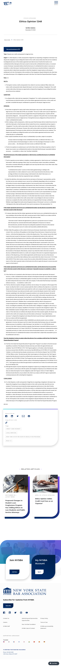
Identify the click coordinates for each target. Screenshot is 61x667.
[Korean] (9, 641)
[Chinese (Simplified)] (34, 641)
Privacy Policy (44, 618)
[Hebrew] (19, 641)
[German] (44, 641)
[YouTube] (27, 613)
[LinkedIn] (10, 613)
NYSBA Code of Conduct (28, 628)
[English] (3, 641)
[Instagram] (21, 613)
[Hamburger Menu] (56, 2)
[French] (14, 641)
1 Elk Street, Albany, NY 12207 (10, 654)
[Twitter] (15, 613)
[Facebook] (4, 613)
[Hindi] (29, 641)
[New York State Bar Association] (7, 4)
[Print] (29, 416)
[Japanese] (24, 641)
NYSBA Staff (6, 626)
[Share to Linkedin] (12, 416)
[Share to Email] (23, 416)
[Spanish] (39, 641)
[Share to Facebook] (6, 416)
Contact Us (6, 618)
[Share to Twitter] (18, 416)
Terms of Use (44, 622)
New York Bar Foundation (29, 624)
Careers (5, 622)
